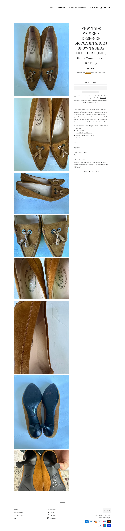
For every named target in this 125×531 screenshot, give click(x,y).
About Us (93, 8)
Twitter (51, 512)
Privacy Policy (18, 512)
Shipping (88, 72)
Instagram (52, 518)
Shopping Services (77, 8)
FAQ (15, 518)
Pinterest (52, 515)
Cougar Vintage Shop (104, 515)
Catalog (62, 8)
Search (16, 509)
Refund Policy (18, 515)
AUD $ (106, 510)
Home (52, 8)
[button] (90, 88)
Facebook (52, 509)
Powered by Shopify (105, 518)
